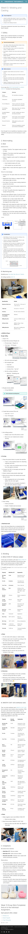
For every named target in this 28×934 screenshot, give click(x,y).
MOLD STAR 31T (22, 559)
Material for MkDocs (9, 929)
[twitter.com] (6, 932)
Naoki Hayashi (6, 917)
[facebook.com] (4, 932)
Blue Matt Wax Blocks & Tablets (16, 274)
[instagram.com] (2, 932)
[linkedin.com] (9, 932)
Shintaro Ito (6, 915)
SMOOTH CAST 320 (21, 707)
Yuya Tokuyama (7, 920)
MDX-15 (13, 277)
